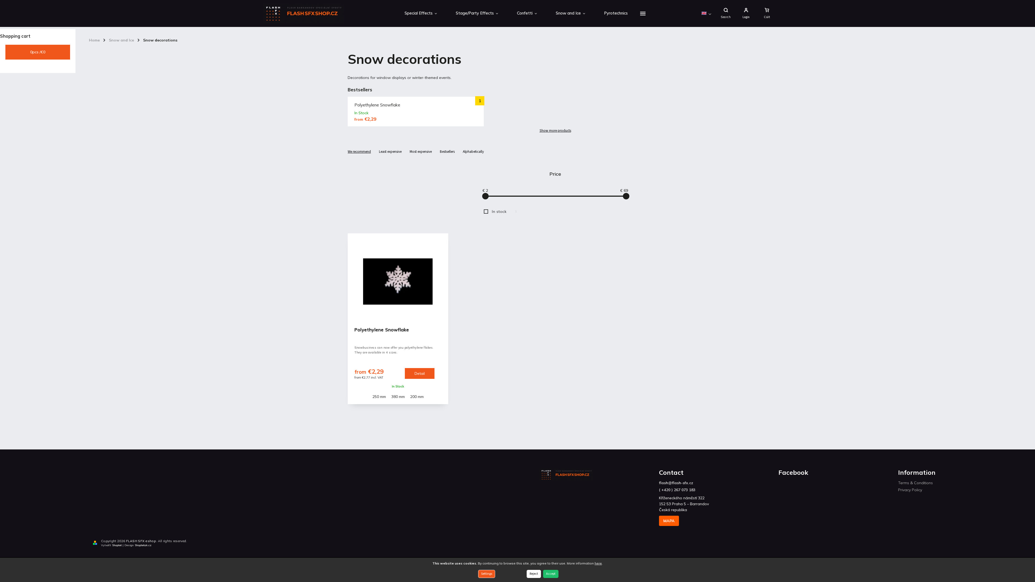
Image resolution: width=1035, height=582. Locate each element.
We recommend (359, 151)
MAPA (669, 520)
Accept (551, 573)
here (598, 563)
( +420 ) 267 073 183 (677, 489)
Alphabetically (473, 151)
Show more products (555, 130)
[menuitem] (420, 13)
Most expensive (421, 151)
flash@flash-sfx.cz (676, 482)
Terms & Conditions (915, 482)
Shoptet (117, 545)
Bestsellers (447, 151)
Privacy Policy (910, 489)
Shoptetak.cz (143, 545)
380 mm (398, 396)
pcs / (37, 52)
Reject (534, 573)
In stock (504, 211)
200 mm (417, 396)
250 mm (379, 396)
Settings (486, 573)
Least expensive (390, 151)
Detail (420, 373)
